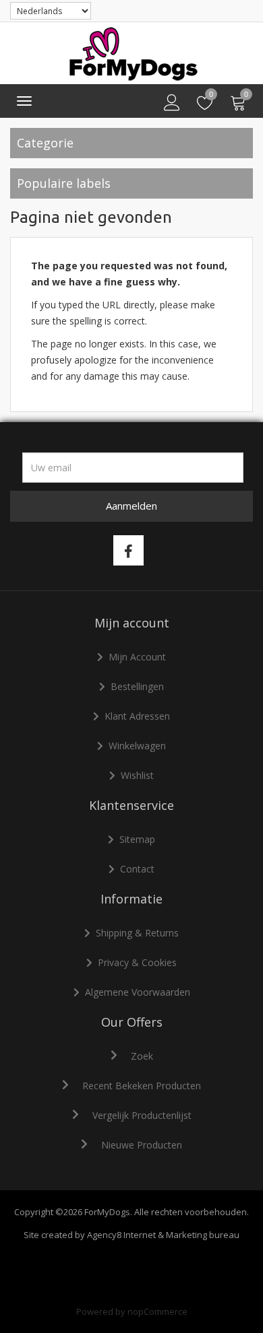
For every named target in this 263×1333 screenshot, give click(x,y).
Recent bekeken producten (141, 1085)
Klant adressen (137, 716)
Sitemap (137, 839)
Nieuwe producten (141, 1144)
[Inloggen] (172, 103)
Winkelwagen (137, 745)
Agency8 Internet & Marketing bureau (163, 1235)
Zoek (142, 1056)
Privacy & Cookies (137, 962)
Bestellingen (137, 686)
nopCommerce (157, 1311)
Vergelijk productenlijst (142, 1115)
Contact (137, 868)
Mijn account (137, 656)
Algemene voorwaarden (137, 992)
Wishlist (137, 775)
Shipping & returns (137, 932)
